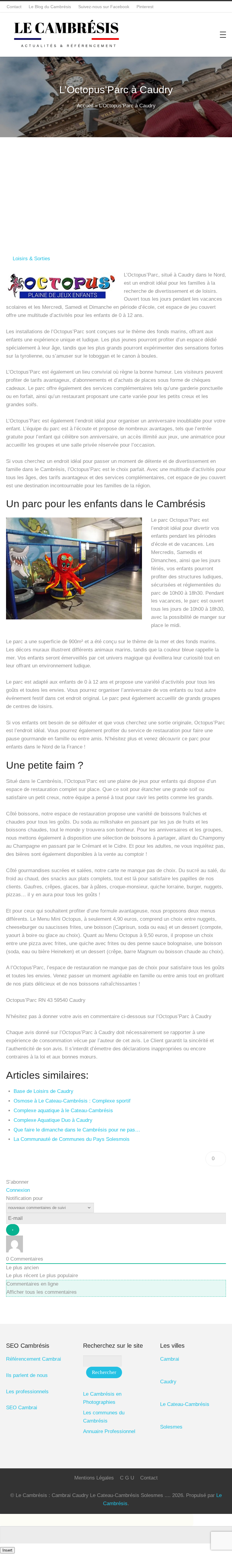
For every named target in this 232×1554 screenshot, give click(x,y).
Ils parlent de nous (27, 1375)
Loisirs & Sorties (31, 258)
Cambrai (169, 1359)
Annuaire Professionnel (109, 1431)
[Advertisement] (116, 182)
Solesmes (171, 1427)
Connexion (18, 1190)
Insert (7, 1550)
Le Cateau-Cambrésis (184, 1404)
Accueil (85, 106)
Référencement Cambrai (33, 1359)
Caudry (168, 1382)
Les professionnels (27, 1391)
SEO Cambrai (21, 1407)
